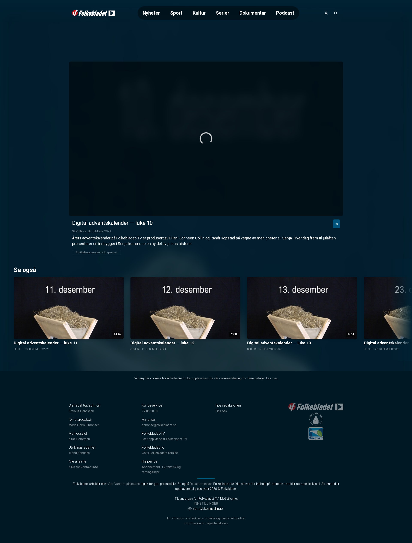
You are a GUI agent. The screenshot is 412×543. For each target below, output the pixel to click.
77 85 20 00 (150, 411)
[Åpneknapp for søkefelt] (335, 13)
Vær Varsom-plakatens (124, 484)
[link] (93, 13)
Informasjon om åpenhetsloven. (206, 523)
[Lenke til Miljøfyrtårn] (316, 433)
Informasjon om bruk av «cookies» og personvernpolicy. (206, 518)
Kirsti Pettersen (79, 439)
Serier (222, 13)
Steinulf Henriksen (81, 411)
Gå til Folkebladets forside (160, 453)
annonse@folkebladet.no (159, 425)
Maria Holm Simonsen (84, 425)
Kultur (199, 13)
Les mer (271, 378)
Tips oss (221, 411)
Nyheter (151, 13)
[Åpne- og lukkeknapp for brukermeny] (326, 13)
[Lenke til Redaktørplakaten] (315, 419)
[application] (206, 139)
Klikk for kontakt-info (83, 467)
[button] (206, 138)
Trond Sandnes (79, 453)
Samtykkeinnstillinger (208, 509)
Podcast (285, 13)
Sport (176, 13)
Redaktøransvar (201, 484)
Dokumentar (252, 13)
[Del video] (336, 223)
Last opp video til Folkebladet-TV (164, 439)
